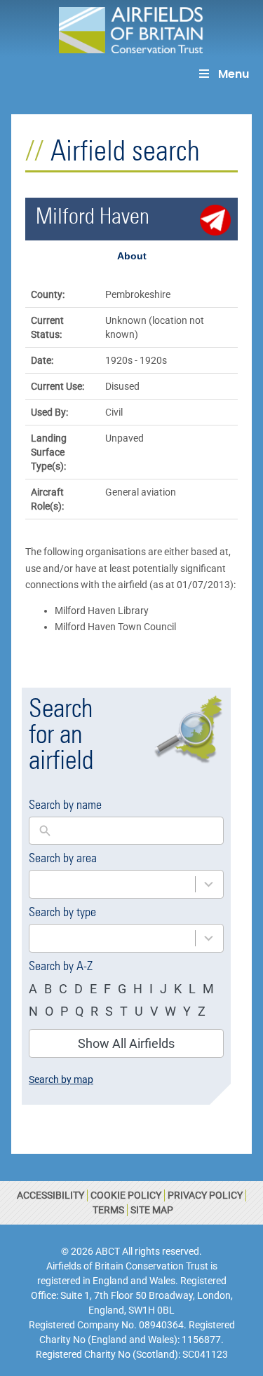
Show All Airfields (126, 1043)
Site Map (151, 1209)
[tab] (131, 255)
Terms (108, 1209)
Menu (233, 74)
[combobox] (112, 884)
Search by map (61, 1079)
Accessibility (50, 1195)
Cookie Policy (125, 1195)
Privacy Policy (205, 1195)
